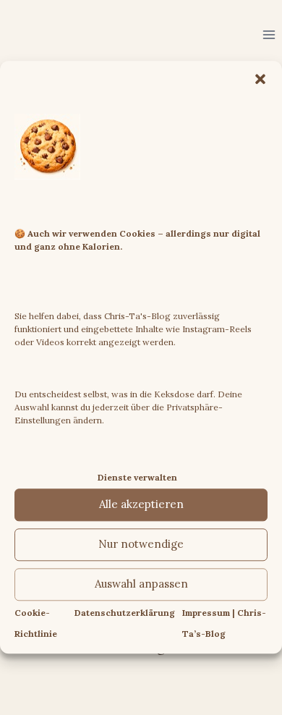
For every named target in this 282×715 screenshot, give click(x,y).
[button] (260, 79)
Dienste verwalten (137, 477)
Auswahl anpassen (141, 584)
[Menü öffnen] (268, 34)
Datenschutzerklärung (124, 612)
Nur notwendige (141, 544)
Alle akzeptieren (141, 505)
